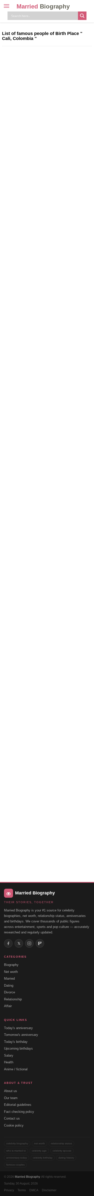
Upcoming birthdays (18, 1048)
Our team (11, 1098)
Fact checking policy (19, 1112)
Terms (22, 1190)
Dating (8, 985)
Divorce (9, 992)
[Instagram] (29, 943)
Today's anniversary (18, 1028)
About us (10, 1091)
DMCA (33, 1190)
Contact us (12, 1118)
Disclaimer (49, 1190)
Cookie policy (14, 1125)
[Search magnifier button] (82, 15)
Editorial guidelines (17, 1105)
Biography (11, 965)
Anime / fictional (16, 1069)
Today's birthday (16, 1042)
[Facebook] (8, 943)
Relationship (13, 999)
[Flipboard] (40, 943)
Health (8, 1062)
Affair (8, 1006)
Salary (8, 1055)
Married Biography (27, 1177)
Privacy (9, 1190)
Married (43, 6)
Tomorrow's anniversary (21, 1035)
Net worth (11, 972)
